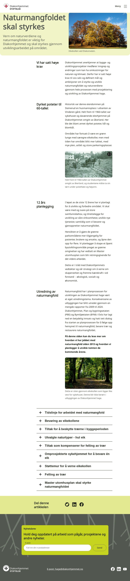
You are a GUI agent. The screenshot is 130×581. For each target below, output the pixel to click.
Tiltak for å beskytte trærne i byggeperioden (76, 429)
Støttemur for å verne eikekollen (68, 466)
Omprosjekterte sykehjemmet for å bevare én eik (77, 455)
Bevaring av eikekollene (62, 420)
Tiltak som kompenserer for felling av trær (75, 445)
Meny (118, 6)
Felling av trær (55, 474)
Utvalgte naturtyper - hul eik (65, 437)
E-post (27, 543)
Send (99, 548)
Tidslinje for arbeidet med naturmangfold (74, 412)
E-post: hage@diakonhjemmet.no (65, 568)
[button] (88, 171)
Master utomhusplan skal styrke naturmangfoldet (68, 484)
